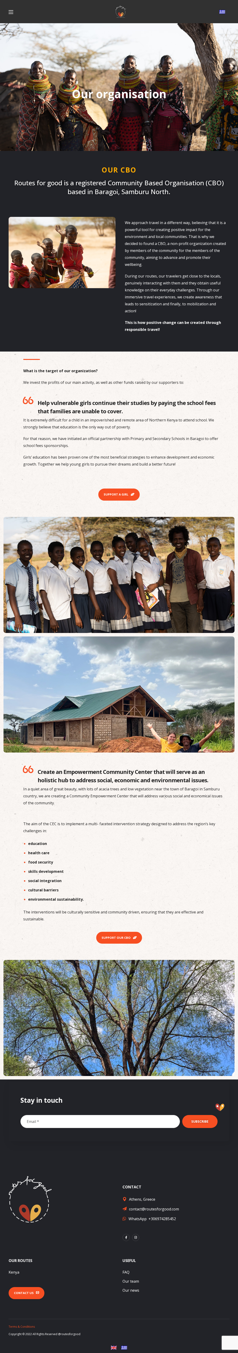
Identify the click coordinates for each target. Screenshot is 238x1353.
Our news (130, 1290)
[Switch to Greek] (222, 12)
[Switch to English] (114, 1348)
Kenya (14, 1272)
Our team (130, 1281)
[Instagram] (135, 1237)
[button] (119, 495)
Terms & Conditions (22, 1327)
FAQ (125, 1272)
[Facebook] (126, 1237)
